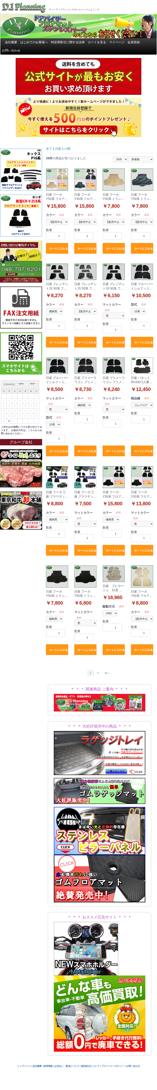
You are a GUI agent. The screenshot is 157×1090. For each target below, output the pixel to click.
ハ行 (67, 148)
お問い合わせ (11, 50)
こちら (31, 430)
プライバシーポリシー (112, 1066)
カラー (50, 215)
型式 (134, 304)
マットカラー (112, 304)
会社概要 (11, 42)
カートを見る (97, 42)
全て (49, 148)
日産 (58, 148)
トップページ (24, 1066)
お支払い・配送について (67, 1066)
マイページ (116, 42)
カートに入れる (58, 248)
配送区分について (90, 1066)
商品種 (135, 398)
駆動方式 (109, 606)
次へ (107, 673)
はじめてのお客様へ (34, 42)
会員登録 (134, 42)
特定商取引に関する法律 (68, 42)
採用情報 (48, 1066)
